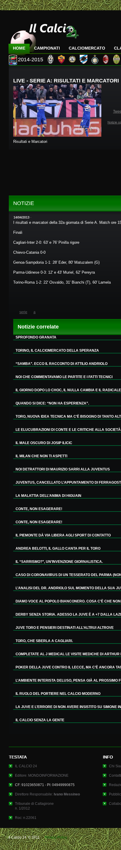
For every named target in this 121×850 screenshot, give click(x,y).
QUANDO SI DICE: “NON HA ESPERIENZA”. (52, 403)
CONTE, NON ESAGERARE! (39, 509)
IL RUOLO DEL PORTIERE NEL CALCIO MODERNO (58, 694)
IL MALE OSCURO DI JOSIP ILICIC (44, 443)
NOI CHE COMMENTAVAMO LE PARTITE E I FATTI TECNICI (64, 377)
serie (23, 312)
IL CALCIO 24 (26, 766)
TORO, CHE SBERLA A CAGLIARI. (44, 641)
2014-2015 (30, 59)
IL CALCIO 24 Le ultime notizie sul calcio (44, 37)
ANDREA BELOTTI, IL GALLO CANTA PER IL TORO (58, 548)
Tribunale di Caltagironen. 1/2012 (34, 806)
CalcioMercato (87, 48)
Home (19, 48)
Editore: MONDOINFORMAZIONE (41, 775)
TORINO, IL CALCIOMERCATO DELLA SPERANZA (57, 350)
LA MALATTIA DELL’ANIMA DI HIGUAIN (48, 496)
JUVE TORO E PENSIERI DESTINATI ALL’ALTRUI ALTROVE (65, 628)
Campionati (47, 48)
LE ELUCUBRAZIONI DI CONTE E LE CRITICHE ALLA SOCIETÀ (68, 430)
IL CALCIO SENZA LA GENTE (40, 720)
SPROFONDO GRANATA (36, 337)
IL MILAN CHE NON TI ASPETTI (41, 456)
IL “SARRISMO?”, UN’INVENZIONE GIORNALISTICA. (59, 562)
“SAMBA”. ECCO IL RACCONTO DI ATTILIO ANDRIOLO (61, 364)
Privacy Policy (56, 837)
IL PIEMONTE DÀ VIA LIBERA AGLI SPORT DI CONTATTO (63, 535)
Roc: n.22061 (25, 818)
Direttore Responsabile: (47, 794)
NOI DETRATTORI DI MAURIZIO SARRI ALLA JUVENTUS (63, 469)
